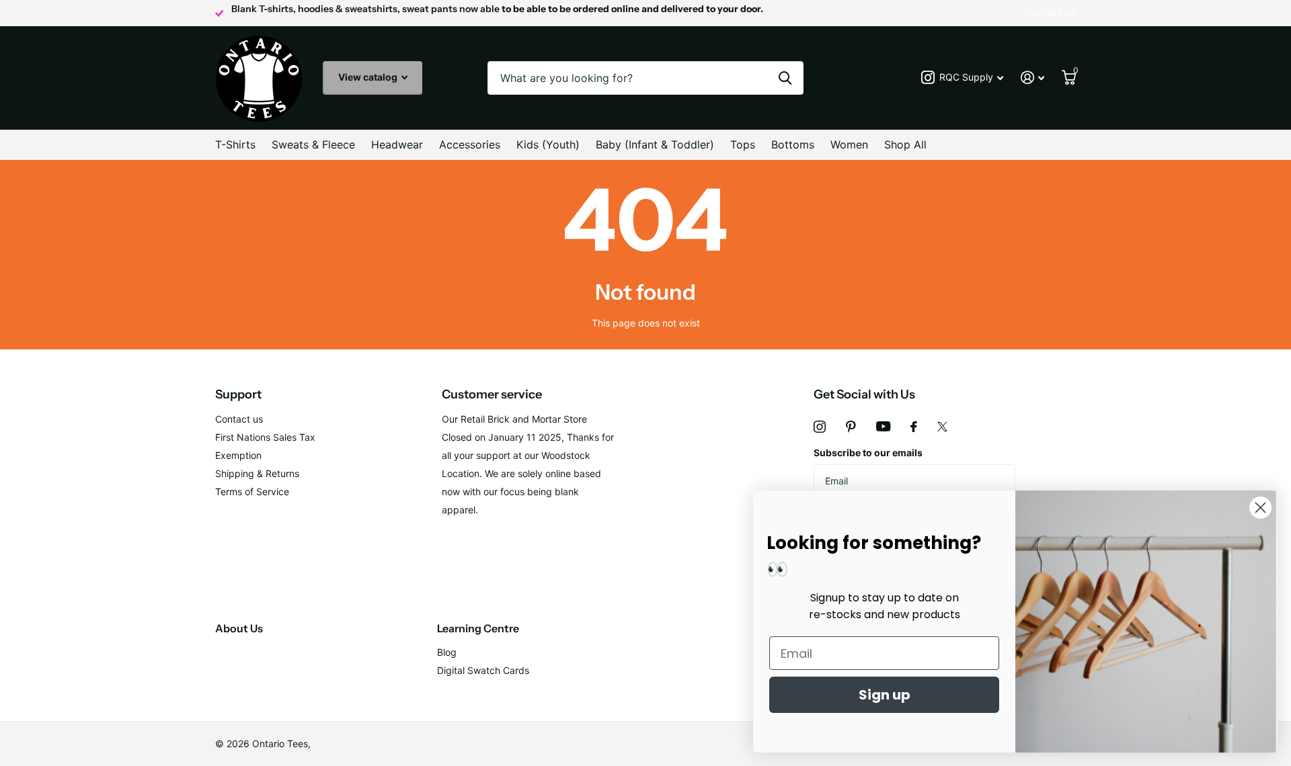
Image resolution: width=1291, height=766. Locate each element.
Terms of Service (252, 491)
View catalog (368, 77)
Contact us (239, 419)
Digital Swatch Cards (483, 670)
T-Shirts (235, 144)
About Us (239, 628)
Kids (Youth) (548, 144)
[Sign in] (1032, 77)
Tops (742, 144)
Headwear (397, 144)
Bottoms (792, 144)
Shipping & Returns (257, 473)
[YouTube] (883, 426)
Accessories (469, 144)
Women (849, 144)
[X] (942, 426)
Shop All (905, 144)
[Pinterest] (851, 427)
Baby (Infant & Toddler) (655, 144)
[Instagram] (820, 427)
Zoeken (785, 78)
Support (238, 394)
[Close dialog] (1260, 507)
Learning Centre (478, 628)
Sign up (884, 694)
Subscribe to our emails (868, 452)
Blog (447, 652)
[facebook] (913, 426)
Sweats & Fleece (313, 144)
